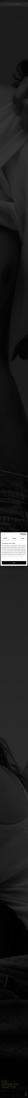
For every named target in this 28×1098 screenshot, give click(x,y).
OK (14, 562)
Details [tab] (14, 538)
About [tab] (23, 538)
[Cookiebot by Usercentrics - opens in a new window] (20, 534)
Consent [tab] (5, 538)
